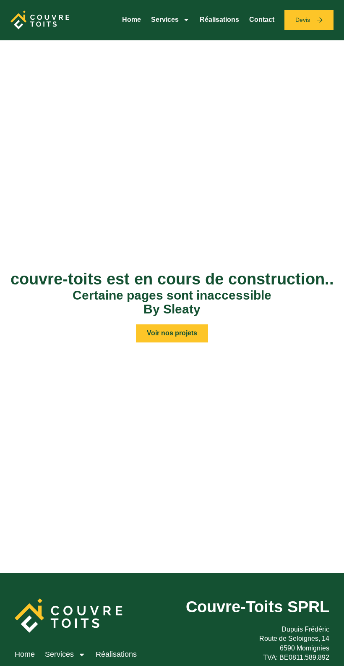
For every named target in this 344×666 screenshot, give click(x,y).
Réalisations (219, 19)
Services (165, 19)
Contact (261, 19)
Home (131, 19)
